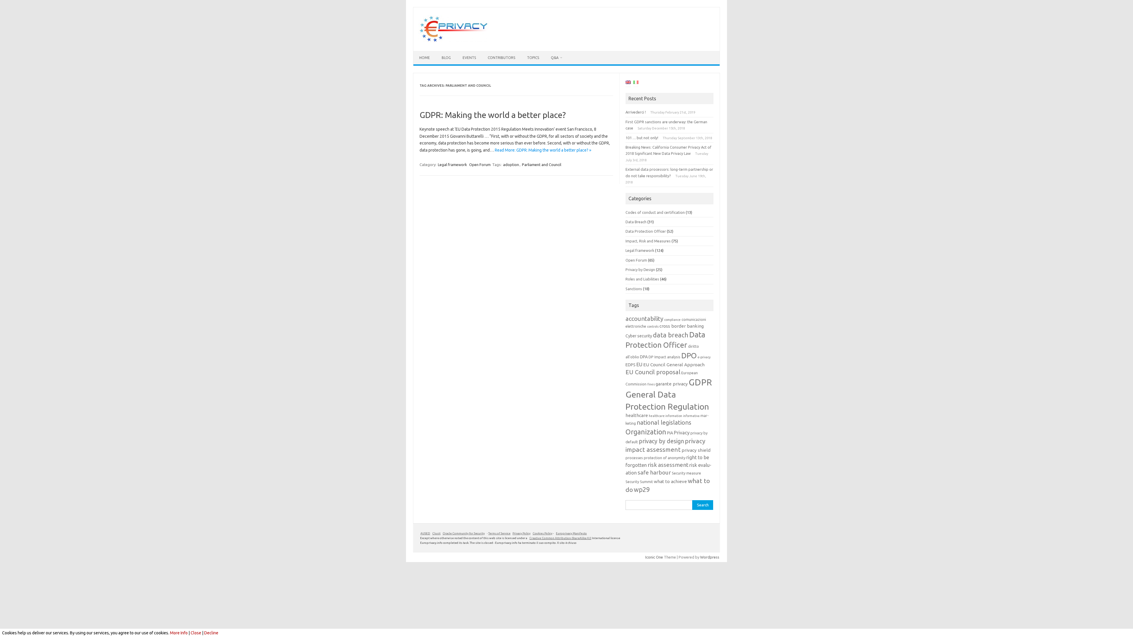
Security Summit (639, 482)
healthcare (637, 415)
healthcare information (665, 416)
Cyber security (639, 336)
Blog (446, 58)
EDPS (631, 364)
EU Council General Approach (674, 364)
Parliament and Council (541, 164)
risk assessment (668, 465)
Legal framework (452, 164)
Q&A (555, 58)
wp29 (642, 489)
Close (196, 633)
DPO (689, 355)
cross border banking (681, 326)
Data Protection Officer (646, 231)
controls (653, 326)
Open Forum (480, 164)
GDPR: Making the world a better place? (493, 114)
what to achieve (670, 481)
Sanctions (634, 289)
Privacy (682, 432)
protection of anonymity (664, 458)
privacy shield (696, 450)
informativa (691, 416)
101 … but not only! (642, 138)
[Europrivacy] (453, 41)
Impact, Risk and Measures (648, 241)
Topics (533, 58)
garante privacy (672, 383)
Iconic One (654, 557)
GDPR (700, 382)
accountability (644, 318)
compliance (672, 319)
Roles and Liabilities (642, 279)
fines (651, 384)
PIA (670, 433)
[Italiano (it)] (635, 83)
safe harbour (654, 472)
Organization (646, 432)
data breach (670, 335)
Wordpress (709, 557)
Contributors (501, 58)
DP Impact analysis (664, 357)
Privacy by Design (640, 269)
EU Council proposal (653, 372)
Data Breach (636, 222)
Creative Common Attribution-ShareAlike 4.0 (560, 538)
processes (634, 458)
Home (424, 58)
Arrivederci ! (636, 112)
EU (639, 364)
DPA (644, 356)
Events (469, 58)
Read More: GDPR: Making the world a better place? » (543, 150)
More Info (179, 633)
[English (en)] (628, 83)
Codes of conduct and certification (655, 212)
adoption (511, 164)
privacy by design (661, 441)
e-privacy (704, 357)
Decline (211, 633)
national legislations (664, 422)
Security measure (686, 473)
